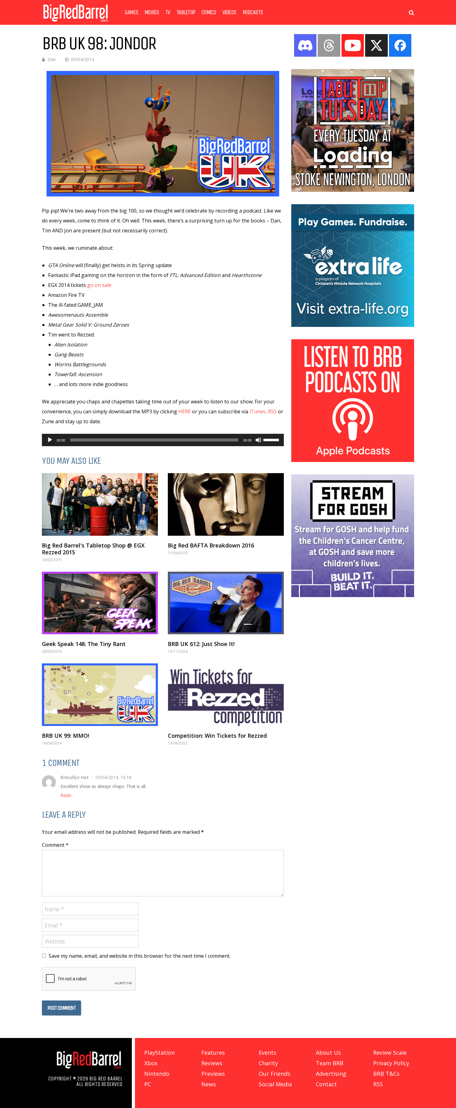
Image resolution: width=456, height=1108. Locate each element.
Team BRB (329, 1063)
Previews (213, 1073)
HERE (184, 411)
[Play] (50, 440)
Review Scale (390, 1052)
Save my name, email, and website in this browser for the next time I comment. (139, 955)
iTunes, (258, 411)
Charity (268, 1063)
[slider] (272, 439)
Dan (51, 59)
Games (131, 12)
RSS (272, 411)
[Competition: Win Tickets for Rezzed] (226, 694)
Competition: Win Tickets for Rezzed (217, 735)
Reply (65, 795)
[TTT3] (352, 190)
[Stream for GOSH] (352, 595)
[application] (163, 440)
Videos (229, 12)
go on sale (99, 285)
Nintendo (156, 1073)
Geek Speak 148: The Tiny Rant (84, 644)
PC (147, 1084)
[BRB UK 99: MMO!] (100, 694)
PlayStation (159, 1052)
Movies (152, 12)
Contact (326, 1084)
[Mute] (258, 440)
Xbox (150, 1063)
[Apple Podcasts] (352, 460)
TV (167, 12)
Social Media (275, 1084)
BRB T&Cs (386, 1073)
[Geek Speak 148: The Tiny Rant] (100, 603)
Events (267, 1052)
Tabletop (186, 12)
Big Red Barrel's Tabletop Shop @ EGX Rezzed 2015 (93, 549)
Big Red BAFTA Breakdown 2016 (211, 545)
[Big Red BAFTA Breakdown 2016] (226, 504)
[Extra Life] (352, 325)
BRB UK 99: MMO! (65, 735)
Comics (208, 12)
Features (213, 1052)
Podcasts (253, 12)
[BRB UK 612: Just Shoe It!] (226, 603)
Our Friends (274, 1073)
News (208, 1084)
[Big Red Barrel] (75, 23)
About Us (328, 1052)
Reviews (211, 1063)
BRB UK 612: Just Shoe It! (201, 644)
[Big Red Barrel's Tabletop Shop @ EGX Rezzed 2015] (100, 504)
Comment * (55, 845)
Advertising (331, 1073)
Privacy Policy (391, 1063)
